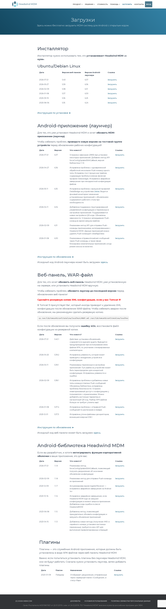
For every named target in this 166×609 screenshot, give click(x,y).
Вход (148, 4)
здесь (104, 262)
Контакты (139, 4)
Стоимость (102, 4)
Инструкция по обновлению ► (55, 257)
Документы (75, 601)
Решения (89, 4)
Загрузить (127, 4)
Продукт (77, 4)
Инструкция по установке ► (54, 113)
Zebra (96, 191)
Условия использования (95, 601)
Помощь (114, 4)
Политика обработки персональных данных (130, 601)
